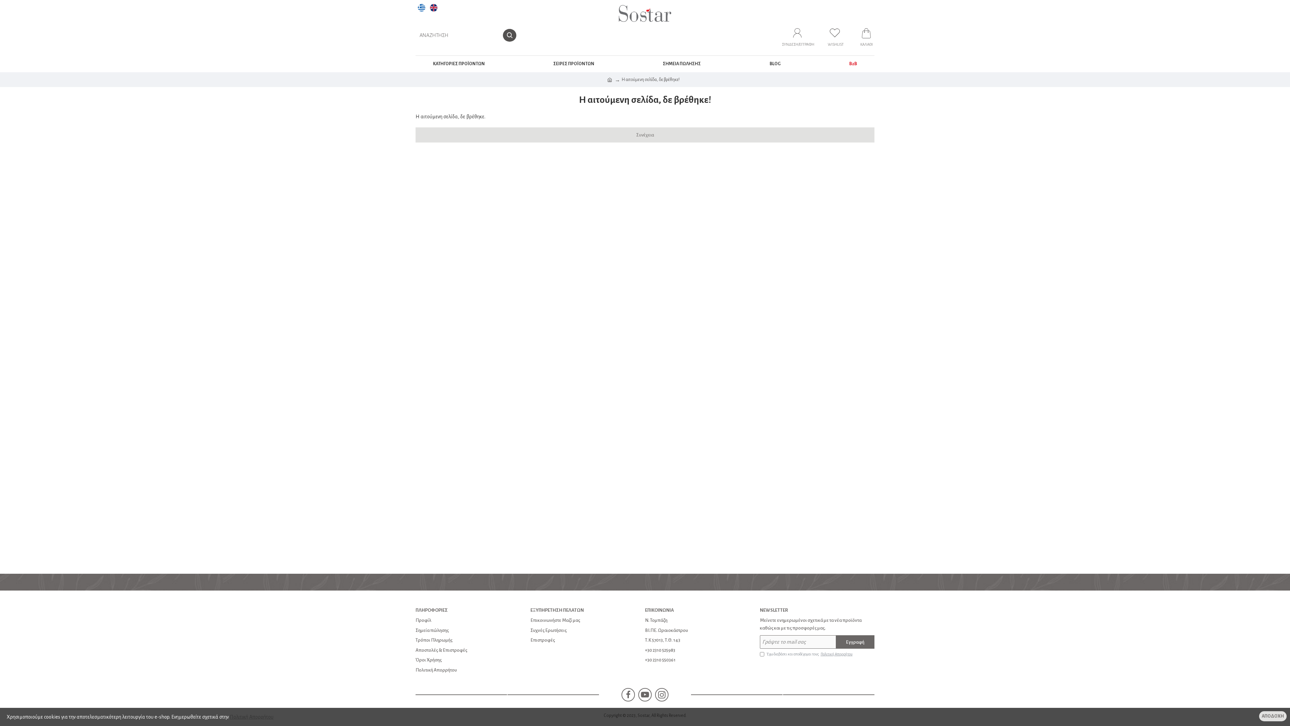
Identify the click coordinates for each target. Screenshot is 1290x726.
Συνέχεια (645, 134)
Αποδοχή (1273, 716)
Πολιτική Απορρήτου (251, 717)
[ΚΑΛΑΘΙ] (866, 35)
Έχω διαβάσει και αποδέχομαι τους (810, 654)
